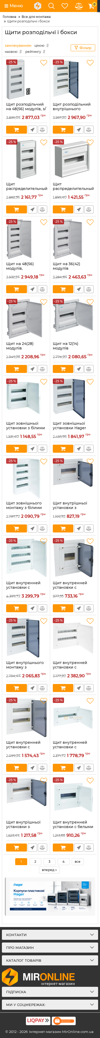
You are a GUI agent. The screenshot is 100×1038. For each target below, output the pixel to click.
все (78, 862)
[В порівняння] (42, 130)
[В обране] (43, 62)
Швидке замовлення (32, 130)
